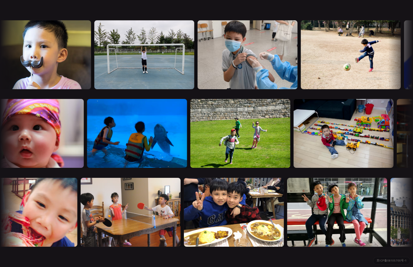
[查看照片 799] (245, 54)
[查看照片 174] (348, 54)
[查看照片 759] (228, 212)
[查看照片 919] (236, 133)
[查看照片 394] (339, 133)
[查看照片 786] (142, 54)
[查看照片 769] (331, 212)
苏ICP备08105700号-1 (392, 260)
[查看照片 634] (125, 212)
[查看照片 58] (133, 133)
